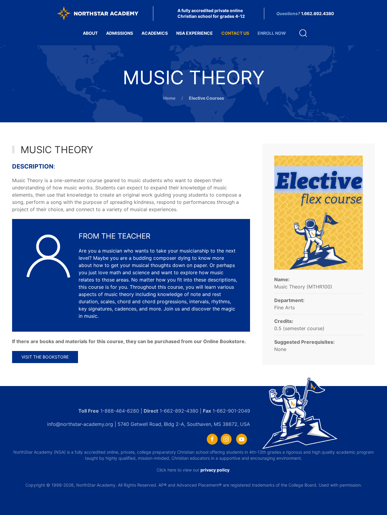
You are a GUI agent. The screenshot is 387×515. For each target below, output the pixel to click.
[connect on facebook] (212, 439)
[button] (303, 33)
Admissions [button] (119, 33)
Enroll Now (272, 33)
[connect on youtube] (241, 439)
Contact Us (235, 33)
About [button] (90, 33)
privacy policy (214, 469)
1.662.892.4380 (317, 13)
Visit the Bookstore (45, 356)
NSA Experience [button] (194, 33)
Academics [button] (154, 33)
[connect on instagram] (226, 439)
